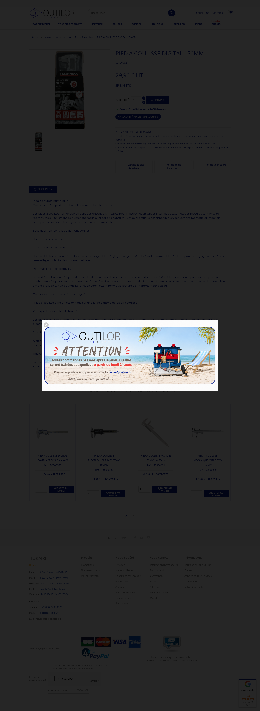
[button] (46, 325)
